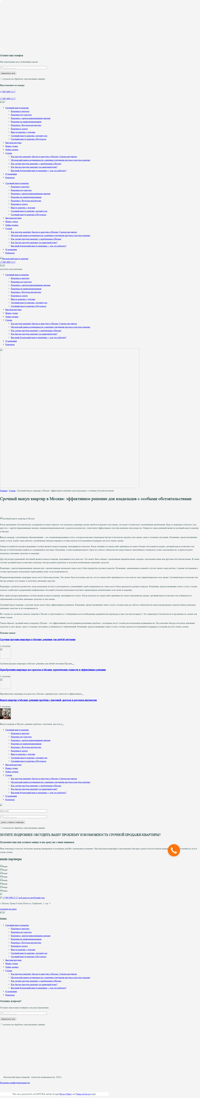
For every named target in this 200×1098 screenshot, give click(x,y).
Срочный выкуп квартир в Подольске (28, 139)
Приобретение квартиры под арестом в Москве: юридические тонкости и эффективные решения (53, 669)
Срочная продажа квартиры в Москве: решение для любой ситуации (37, 639)
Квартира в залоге (19, 128)
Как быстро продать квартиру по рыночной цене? (34, 167)
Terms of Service (83, 1094)
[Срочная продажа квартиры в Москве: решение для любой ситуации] (5, 658)
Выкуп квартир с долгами (23, 132)
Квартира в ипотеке (20, 111)
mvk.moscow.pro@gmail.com (31, 897)
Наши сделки (11, 146)
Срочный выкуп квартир (17, 107)
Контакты (10, 177)
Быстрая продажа (13, 142)
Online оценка (11, 149)
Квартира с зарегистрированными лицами (30, 118)
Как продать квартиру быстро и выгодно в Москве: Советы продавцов (44, 156)
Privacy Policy (65, 1094)
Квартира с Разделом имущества (26, 125)
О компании (11, 174)
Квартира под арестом (21, 114)
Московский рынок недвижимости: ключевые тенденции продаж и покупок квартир (50, 160)
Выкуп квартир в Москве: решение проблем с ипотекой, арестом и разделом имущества (48, 700)
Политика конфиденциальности (15, 1082)
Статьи (8, 153)
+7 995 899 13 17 (7, 91)
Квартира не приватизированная (26, 121)
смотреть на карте (8, 909)
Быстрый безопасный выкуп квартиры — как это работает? (38, 170)
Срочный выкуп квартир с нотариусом (29, 135)
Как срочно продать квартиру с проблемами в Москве (36, 163)
